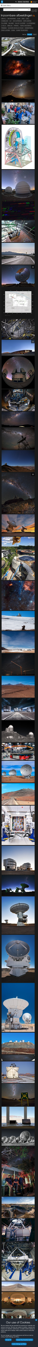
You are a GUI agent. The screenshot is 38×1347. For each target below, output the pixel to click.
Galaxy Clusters (20, 23)
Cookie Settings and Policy (19, 1344)
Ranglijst (30, 34)
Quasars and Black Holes (15, 28)
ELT (10, 21)
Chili (27, 18)
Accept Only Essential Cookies (24, 1339)
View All (3, 18)
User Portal (26, 1)
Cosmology (4, 21)
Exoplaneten (27, 21)
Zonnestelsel (29, 28)
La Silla (3, 25)
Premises (4, 28)
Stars (13, 30)
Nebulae (9, 25)
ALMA (18, 18)
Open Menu (6, 5)
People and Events (25, 25)
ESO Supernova (17, 21)
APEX (23, 18)
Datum (34, 34)
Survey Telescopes (22, 30)
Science (20, 1)
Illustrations (31, 23)
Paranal (16, 25)
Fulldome (4, 23)
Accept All (8, 1339)
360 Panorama (12, 18)
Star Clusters (5, 30)
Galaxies (11, 23)
